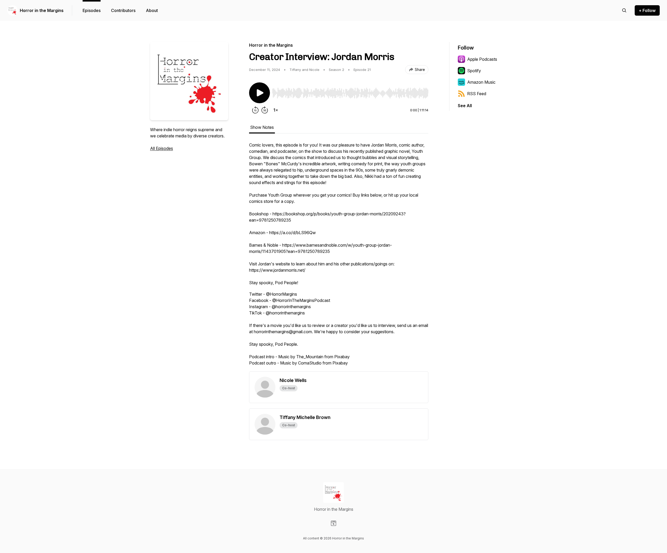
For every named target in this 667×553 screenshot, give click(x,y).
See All (465, 105)
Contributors (123, 10)
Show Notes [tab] (262, 127)
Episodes (92, 10)
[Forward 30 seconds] (264, 110)
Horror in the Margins (42, 10)
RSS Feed (476, 93)
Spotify (474, 70)
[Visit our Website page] (333, 523)
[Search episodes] (624, 10)
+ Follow (647, 10)
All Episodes (161, 148)
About (152, 10)
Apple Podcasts (482, 59)
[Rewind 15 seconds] (255, 110)
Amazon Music (481, 82)
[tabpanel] (338, 256)
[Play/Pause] (259, 92)
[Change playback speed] (275, 110)
